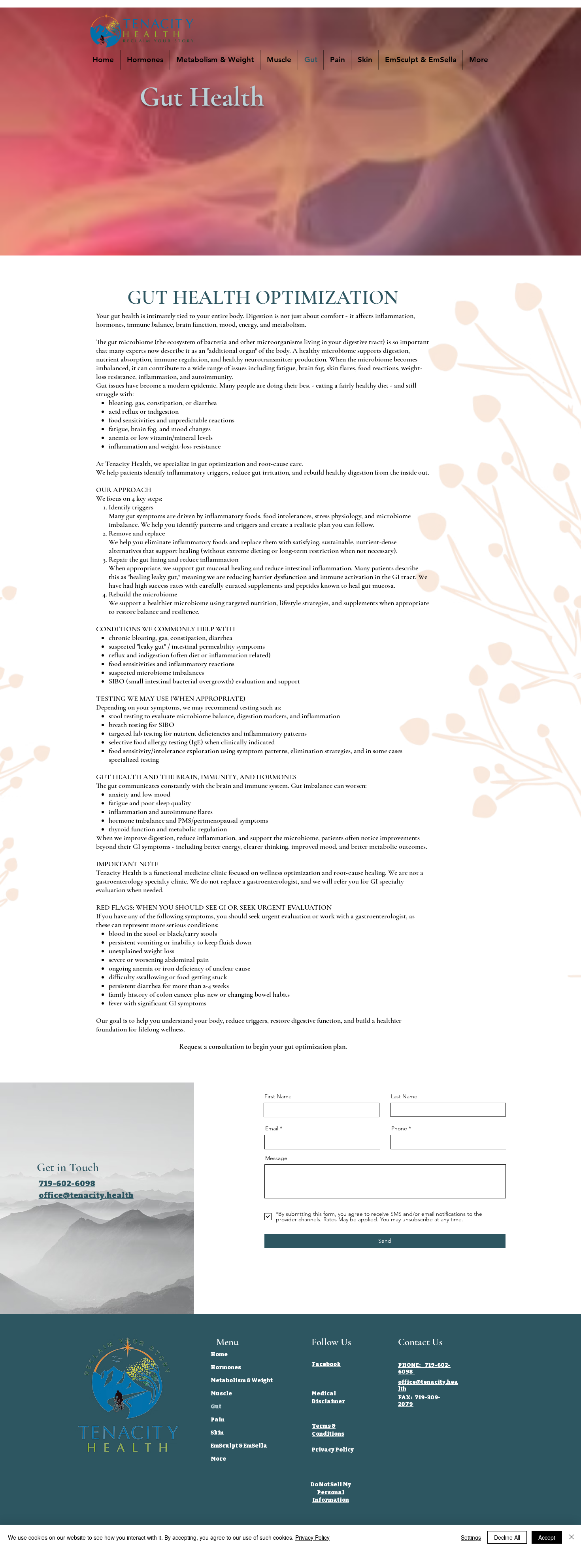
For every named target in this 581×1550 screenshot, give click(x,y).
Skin (217, 1432)
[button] (478, 60)
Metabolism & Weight (241, 1380)
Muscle (221, 1393)
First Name (278, 1096)
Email (271, 1128)
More (218, 1458)
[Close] (571, 1537)
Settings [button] (471, 1537)
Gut (216, 1406)
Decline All (507, 1537)
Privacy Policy (312, 1537)
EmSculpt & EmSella (239, 1445)
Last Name (404, 1096)
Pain (217, 1419)
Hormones (226, 1367)
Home (219, 1354)
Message (276, 1158)
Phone (399, 1128)
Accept (546, 1537)
